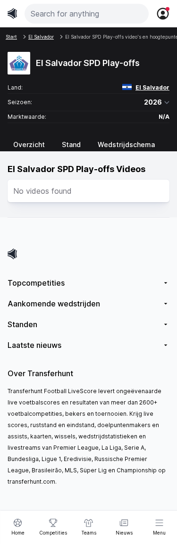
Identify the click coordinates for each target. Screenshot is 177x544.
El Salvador (152, 87)
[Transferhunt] (88, 253)
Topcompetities (36, 283)
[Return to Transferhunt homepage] (12, 13)
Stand (71, 144)
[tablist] (88, 144)
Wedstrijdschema (126, 144)
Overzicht (29, 144)
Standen (22, 324)
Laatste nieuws (34, 345)
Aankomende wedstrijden (54, 303)
